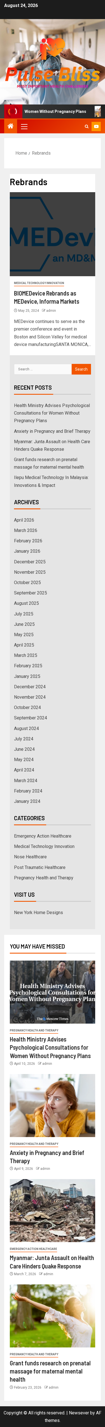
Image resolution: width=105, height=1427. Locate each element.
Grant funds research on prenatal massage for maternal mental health (50, 1371)
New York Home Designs (38, 912)
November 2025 (30, 572)
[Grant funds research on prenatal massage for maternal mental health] (52, 1315)
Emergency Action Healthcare (42, 836)
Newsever (79, 1413)
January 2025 (27, 676)
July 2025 (23, 614)
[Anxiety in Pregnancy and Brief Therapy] (52, 1105)
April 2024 (24, 770)
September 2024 (30, 718)
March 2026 (25, 530)
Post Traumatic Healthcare (40, 867)
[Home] (11, 127)
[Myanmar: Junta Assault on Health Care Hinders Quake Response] (52, 1210)
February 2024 (28, 791)
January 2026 (27, 551)
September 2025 (30, 593)
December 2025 (30, 561)
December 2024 (30, 686)
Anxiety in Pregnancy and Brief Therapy (52, 431)
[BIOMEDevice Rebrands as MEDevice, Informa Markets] (52, 234)
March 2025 (25, 655)
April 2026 (24, 520)
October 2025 (27, 582)
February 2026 (28, 540)
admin (51, 311)
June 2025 (24, 624)
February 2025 (28, 665)
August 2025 (26, 603)
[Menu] (23, 126)
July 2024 (23, 739)
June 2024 (24, 749)
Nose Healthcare (30, 856)
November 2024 (30, 697)
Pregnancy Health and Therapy (43, 877)
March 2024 (25, 780)
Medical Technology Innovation (39, 283)
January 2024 (27, 801)
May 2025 (24, 634)
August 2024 (26, 728)
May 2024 (24, 759)
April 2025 (24, 645)
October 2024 (27, 707)
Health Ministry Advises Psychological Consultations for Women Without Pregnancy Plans (52, 413)
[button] (23, 126)
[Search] (86, 126)
